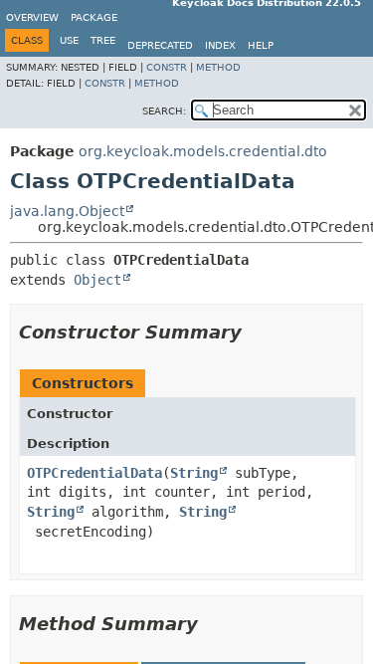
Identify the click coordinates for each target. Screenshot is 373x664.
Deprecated (160, 45)
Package (94, 17)
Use (69, 40)
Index (220, 45)
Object (97, 280)
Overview (32, 17)
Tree (103, 40)
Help (261, 45)
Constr (166, 67)
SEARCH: (164, 111)
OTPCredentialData (94, 473)
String (194, 473)
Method (218, 67)
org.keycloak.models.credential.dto (203, 151)
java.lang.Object (67, 211)
